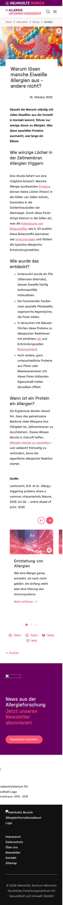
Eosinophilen (27, 349)
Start (9, 22)
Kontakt (11, 858)
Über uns (12, 847)
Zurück (13, 653)
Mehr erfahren (24, 602)
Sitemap (11, 863)
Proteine (44, 186)
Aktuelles (22, 22)
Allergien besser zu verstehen (30, 443)
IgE (39, 339)
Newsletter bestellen (24, 739)
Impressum (13, 837)
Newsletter (13, 852)
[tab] (27, 625)
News (36, 22)
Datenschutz (14, 842)
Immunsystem (25, 239)
